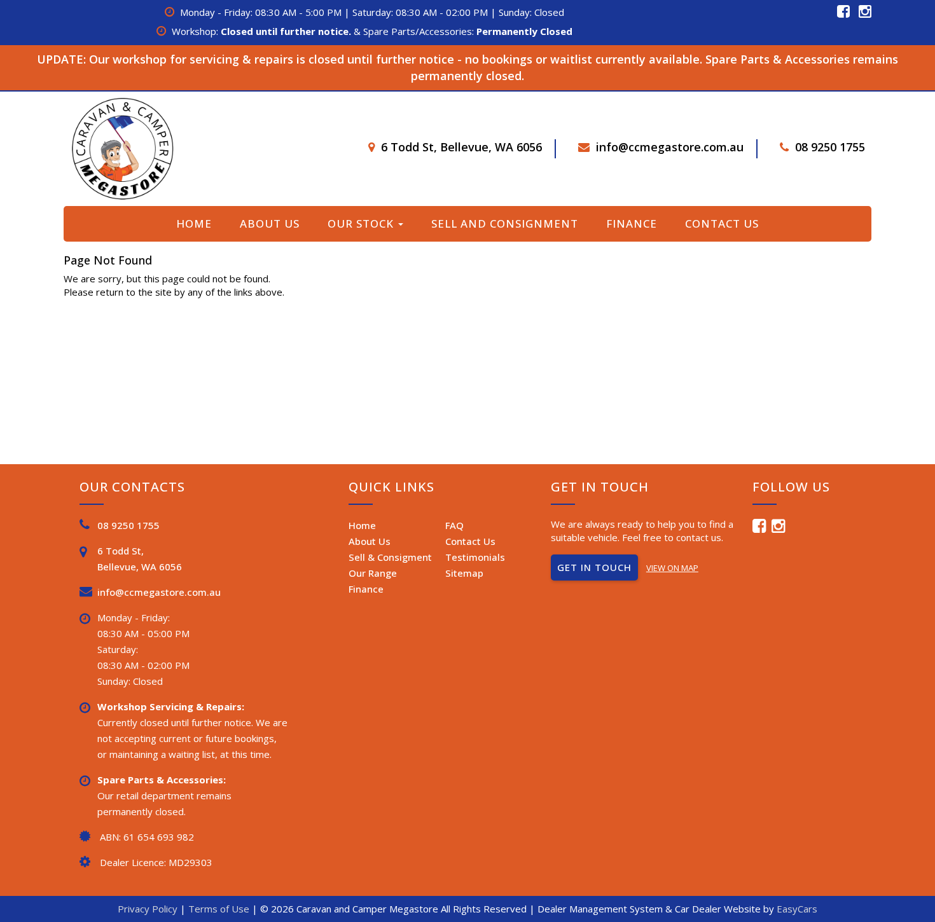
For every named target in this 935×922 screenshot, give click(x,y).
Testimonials (475, 557)
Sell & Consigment (390, 557)
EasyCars (797, 908)
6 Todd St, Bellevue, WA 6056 (461, 147)
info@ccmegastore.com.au (670, 147)
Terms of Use (220, 908)
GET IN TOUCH (594, 567)
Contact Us (722, 223)
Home (194, 223)
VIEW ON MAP (672, 568)
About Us (270, 223)
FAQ (454, 525)
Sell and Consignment (504, 223)
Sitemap (464, 573)
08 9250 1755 (830, 147)
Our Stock (362, 223)
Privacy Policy (149, 908)
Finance (631, 223)
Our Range (373, 573)
